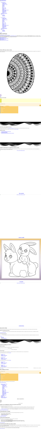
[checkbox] (3, 107)
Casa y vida (3, 386)
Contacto (2, 362)
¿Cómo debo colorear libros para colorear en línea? (6, 131)
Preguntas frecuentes (3, 354)
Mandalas (3, 9)
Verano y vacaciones (4, 12)
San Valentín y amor (4, 11)
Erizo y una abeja (21, 193)
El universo (3, 21)
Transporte (3, 27)
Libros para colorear (3, 2)
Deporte (3, 20)
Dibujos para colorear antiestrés (4, 13)
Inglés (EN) (3, 15)
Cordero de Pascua (21, 325)
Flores (3, 6)
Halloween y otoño (4, 8)
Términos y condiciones (3, 363)
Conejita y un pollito (21, 237)
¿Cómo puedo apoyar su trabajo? (4, 132)
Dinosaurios (3, 5)
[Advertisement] (18, 44)
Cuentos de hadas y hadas (4, 4)
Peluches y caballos (4, 10)
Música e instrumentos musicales (5, 392)
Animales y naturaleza (4, 3)
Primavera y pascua (4, 26)
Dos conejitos (21, 281)
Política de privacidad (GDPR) (4, 355)
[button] (20, 400)
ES (1, 14)
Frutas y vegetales (4, 7)
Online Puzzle (2, 395)
